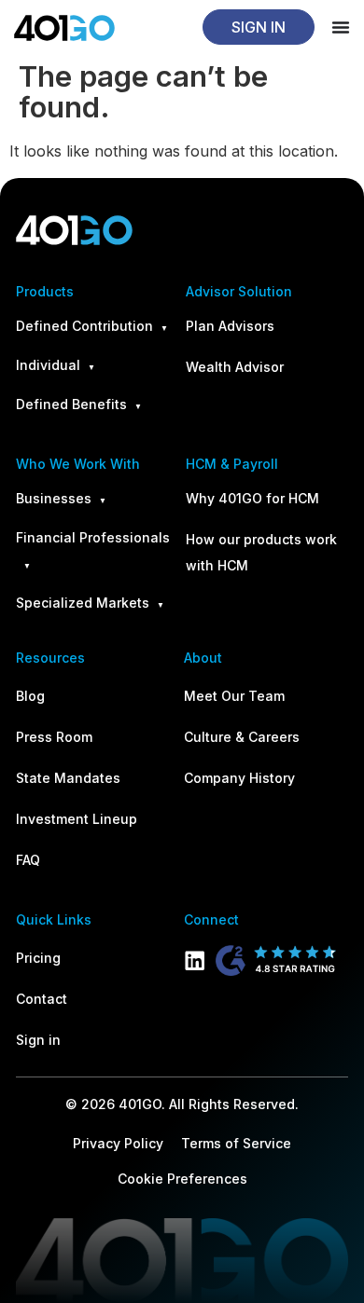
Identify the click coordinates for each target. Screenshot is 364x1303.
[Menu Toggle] (340, 27)
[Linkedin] (194, 960)
